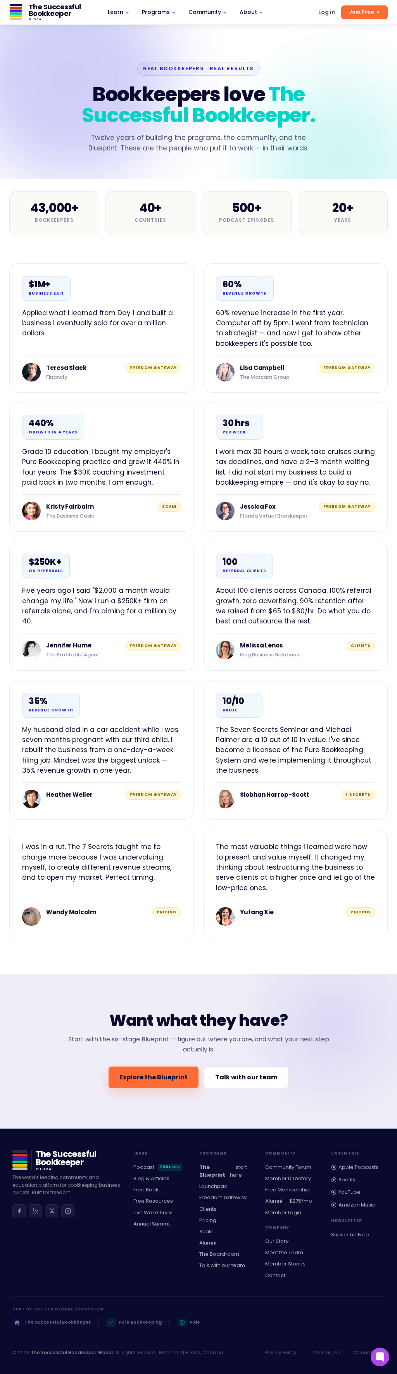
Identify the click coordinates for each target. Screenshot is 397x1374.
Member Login (283, 1212)
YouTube (349, 1192)
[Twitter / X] (51, 1210)
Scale (206, 1231)
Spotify (347, 1179)
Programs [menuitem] (156, 12)
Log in (326, 12)
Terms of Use (325, 1352)
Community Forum (288, 1167)
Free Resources (153, 1201)
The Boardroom (219, 1254)
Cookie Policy (369, 1352)
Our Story (276, 1241)
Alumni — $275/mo (288, 1201)
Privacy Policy (280, 1352)
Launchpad (213, 1186)
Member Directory (288, 1178)
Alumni (207, 1242)
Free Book (146, 1189)
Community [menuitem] (204, 12)
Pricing (207, 1220)
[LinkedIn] (35, 1210)
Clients (207, 1209)
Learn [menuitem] (115, 12)
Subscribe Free (350, 1234)
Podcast (156, 1167)
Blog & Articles (151, 1178)
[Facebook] (19, 1210)
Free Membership (287, 1189)
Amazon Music (356, 1204)
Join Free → (364, 12)
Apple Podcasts (358, 1167)
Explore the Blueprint (153, 1077)
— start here (223, 1171)
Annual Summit (152, 1223)
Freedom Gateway (223, 1197)
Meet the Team (284, 1252)
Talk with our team (246, 1077)
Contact (275, 1275)
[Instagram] (67, 1210)
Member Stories (285, 1263)
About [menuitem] (248, 12)
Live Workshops (153, 1212)
